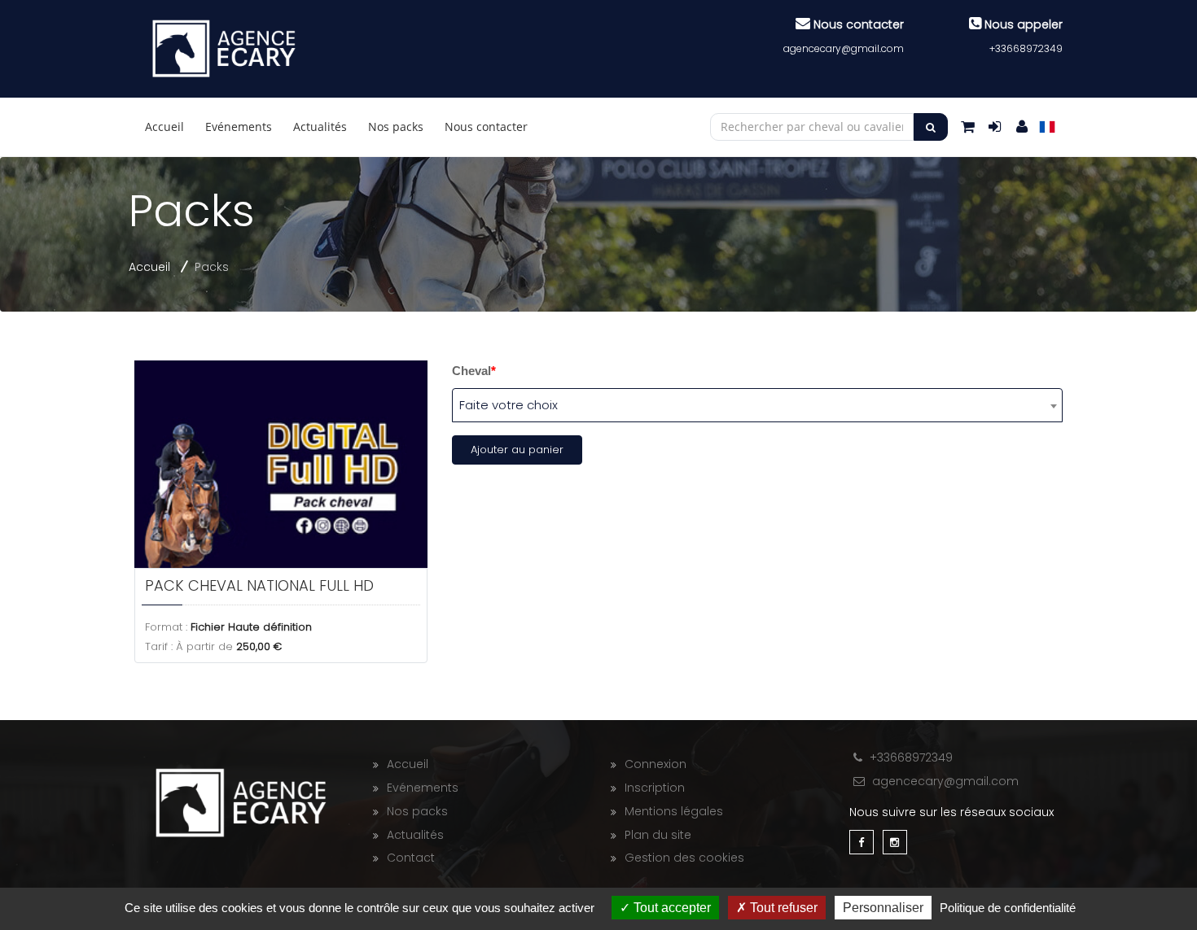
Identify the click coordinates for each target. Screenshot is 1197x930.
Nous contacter (486, 126)
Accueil (164, 126)
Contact (411, 857)
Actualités (320, 126)
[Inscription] (994, 126)
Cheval (474, 371)
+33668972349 (1026, 48)
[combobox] (757, 405)
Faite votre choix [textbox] (508, 404)
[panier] (967, 126)
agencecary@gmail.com (843, 48)
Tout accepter (670, 908)
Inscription (655, 787)
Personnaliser (883, 908)
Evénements (238, 126)
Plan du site (658, 835)
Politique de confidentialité (1008, 908)
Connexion (655, 764)
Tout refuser (782, 908)
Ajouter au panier (517, 449)
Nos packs (395, 126)
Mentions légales (674, 811)
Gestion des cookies (684, 857)
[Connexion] (1021, 126)
